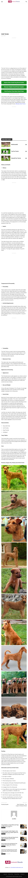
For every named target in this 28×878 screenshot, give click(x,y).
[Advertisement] (14, 17)
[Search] (26, 1)
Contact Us (22, 874)
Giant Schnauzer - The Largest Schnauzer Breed (21, 805)
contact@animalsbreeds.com (16, 867)
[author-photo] (14, 817)
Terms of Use (10, 874)
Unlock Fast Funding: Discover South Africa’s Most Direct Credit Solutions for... (9, 851)
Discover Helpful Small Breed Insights (14, 87)
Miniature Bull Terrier (20, 103)
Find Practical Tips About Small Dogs (14, 91)
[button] (2, 1)
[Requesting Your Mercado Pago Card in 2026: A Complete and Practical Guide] (23, 839)
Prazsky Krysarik (4, 804)
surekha (14, 818)
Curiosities (3, 827)
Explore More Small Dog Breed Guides (14, 82)
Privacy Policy (16, 874)
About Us (5, 874)
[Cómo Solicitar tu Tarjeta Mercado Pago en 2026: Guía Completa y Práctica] (23, 826)
